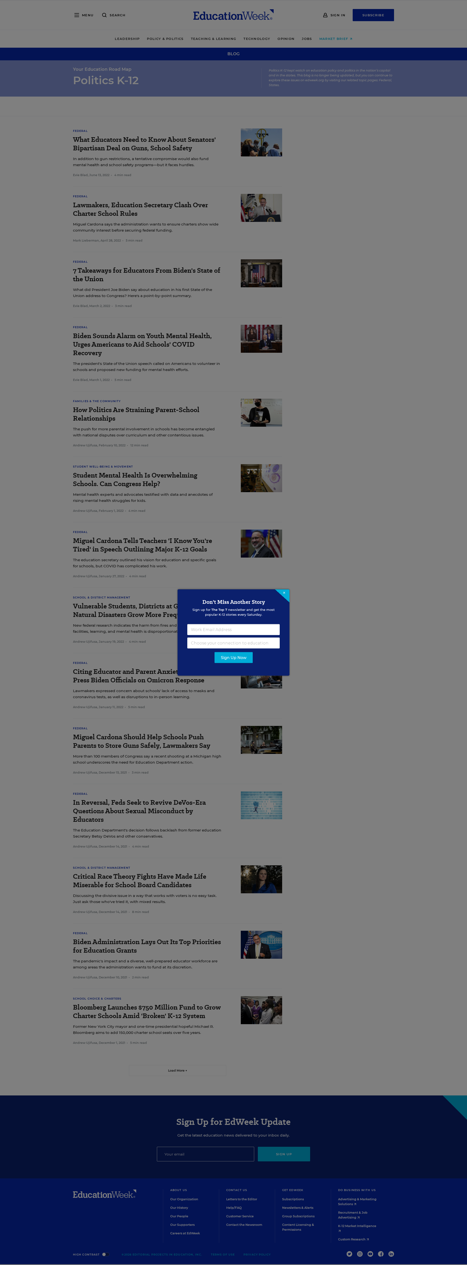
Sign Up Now (233, 657)
